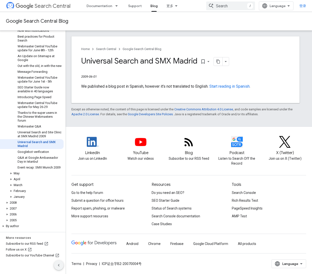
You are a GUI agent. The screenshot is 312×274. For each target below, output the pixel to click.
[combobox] (230, 5)
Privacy (91, 264)
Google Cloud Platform (210, 244)
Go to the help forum (87, 193)
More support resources (89, 216)
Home (85, 49)
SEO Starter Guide (165, 200)
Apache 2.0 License (85, 114)
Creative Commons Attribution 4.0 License (203, 109)
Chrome (154, 244)
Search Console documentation (176, 216)
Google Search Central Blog (37, 21)
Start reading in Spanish (229, 86)
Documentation (99, 6)
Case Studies (162, 224)
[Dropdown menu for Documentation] (118, 6)
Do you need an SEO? (168, 193)
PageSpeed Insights (247, 208)
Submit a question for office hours (97, 200)
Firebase (177, 244)
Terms (76, 264)
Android (132, 244)
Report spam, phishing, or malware (98, 208)
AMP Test (239, 216)
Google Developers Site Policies (150, 114)
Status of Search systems (172, 208)
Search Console (244, 193)
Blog (154, 6)
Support (135, 6)
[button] (32, 173)
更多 (169, 6)
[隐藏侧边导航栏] (59, 265)
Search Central (52, 6)
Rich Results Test (245, 200)
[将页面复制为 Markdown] (218, 61)
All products (247, 244)
